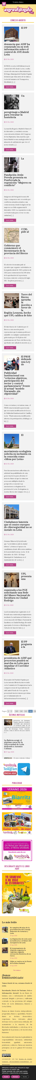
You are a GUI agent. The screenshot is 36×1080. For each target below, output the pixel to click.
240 (16, 711)
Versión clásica (18, 2)
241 (21, 711)
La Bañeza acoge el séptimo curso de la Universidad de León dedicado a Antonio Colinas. (14, 729)
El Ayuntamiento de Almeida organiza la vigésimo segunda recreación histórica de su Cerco (20, 952)
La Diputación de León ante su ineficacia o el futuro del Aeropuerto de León (21, 941)
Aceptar (6, 1077)
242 (25, 711)
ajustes (25, 1073)
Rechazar (15, 1077)
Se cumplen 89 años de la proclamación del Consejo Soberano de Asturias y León (20, 930)
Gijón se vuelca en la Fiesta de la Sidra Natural (21, 962)
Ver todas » (17, 970)
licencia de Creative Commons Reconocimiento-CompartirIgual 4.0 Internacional (17, 1061)
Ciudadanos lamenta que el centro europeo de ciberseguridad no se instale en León (18, 525)
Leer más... (10, 87)
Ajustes (25, 1077)
